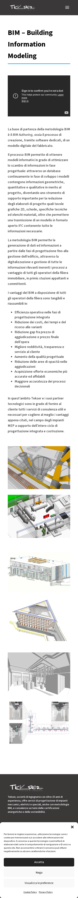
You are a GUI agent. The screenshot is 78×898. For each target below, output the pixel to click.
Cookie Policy (30, 892)
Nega (39, 873)
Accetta (39, 862)
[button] (72, 827)
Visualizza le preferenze (39, 883)
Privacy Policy (46, 892)
